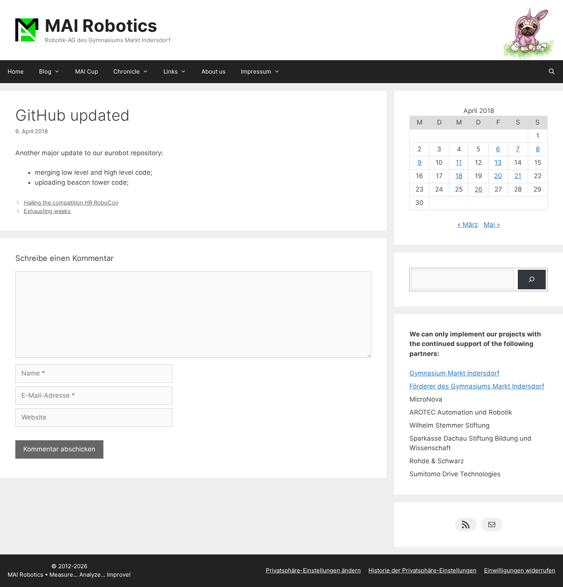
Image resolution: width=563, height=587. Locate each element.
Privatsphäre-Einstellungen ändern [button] (313, 570)
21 (517, 176)
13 (498, 162)
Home (16, 71)
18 (458, 176)
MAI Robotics (101, 25)
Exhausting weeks (47, 211)
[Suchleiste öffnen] (551, 71)
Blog (45, 71)
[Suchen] (532, 279)
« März (467, 224)
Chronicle (126, 71)
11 (459, 162)
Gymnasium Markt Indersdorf (454, 373)
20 (498, 176)
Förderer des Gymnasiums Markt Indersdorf (476, 386)
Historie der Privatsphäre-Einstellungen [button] (422, 570)
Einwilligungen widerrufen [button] (519, 570)
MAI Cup (86, 71)
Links (171, 71)
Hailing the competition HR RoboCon (71, 202)
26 (479, 189)
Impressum (256, 71)
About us (213, 71)
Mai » (492, 224)
